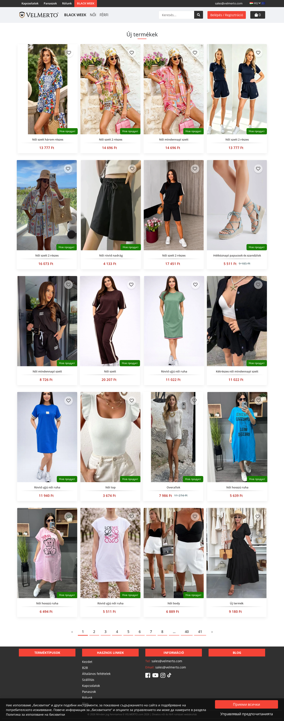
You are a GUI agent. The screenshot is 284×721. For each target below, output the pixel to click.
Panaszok (50, 3)
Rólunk (67, 3)
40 (187, 631)
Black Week (85, 3)
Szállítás (88, 680)
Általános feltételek (96, 674)
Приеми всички (246, 704)
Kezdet (87, 662)
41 (200, 631)
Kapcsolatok (30, 3)
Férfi (104, 14)
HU (256, 3)
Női (93, 14)
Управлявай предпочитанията (246, 713)
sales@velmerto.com (229, 3)
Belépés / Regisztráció (226, 15)
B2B (85, 668)
